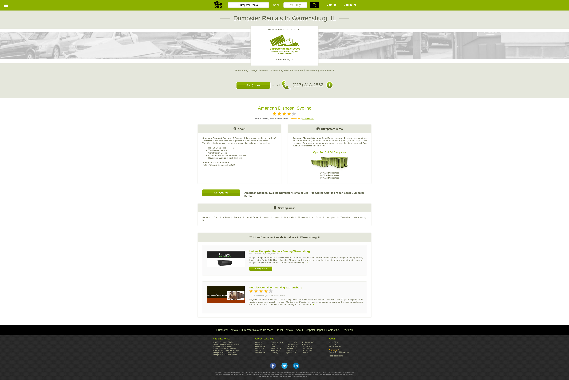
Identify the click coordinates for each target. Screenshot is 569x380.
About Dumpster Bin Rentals (224, 348)
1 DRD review (308, 119)
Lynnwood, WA (292, 344)
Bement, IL (207, 217)
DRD (218, 5)
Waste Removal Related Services (226, 344)
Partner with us (335, 346)
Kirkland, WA (291, 342)
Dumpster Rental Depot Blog (224, 353)
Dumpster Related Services (257, 330)
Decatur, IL (239, 217)
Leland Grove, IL (253, 217)
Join (330, 4)
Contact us (333, 344)
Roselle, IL (306, 344)
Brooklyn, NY (260, 353)
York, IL (305, 353)
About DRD (333, 342)
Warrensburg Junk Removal (320, 70)
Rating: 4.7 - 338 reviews (339, 352)
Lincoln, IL (267, 217)
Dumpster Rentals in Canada (225, 355)
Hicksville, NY (276, 351)
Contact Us (332, 330)
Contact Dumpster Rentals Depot (226, 351)
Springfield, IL (332, 217)
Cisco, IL (218, 217)
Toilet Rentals (285, 330)
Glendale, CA (276, 348)
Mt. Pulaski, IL (318, 217)
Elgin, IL (274, 346)
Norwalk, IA (291, 348)
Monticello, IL (290, 217)
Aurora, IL (258, 344)
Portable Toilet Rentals (222, 346)
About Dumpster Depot (309, 330)
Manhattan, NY (292, 346)
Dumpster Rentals (227, 330)
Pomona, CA (291, 351)
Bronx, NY (259, 351)
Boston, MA (259, 348)
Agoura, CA (259, 342)
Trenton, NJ (307, 351)
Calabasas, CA (277, 342)
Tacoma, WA (307, 348)
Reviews (348, 330)
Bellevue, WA (260, 346)
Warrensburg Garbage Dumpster (251, 70)
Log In (348, 4)
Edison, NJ (275, 344)
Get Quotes (253, 85)
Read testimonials (336, 356)
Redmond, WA (308, 342)
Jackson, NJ (275, 353)
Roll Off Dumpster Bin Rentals (225, 342)
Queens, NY (291, 353)
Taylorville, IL (347, 217)
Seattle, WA (307, 346)
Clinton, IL (228, 217)
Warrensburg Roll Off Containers (286, 70)
